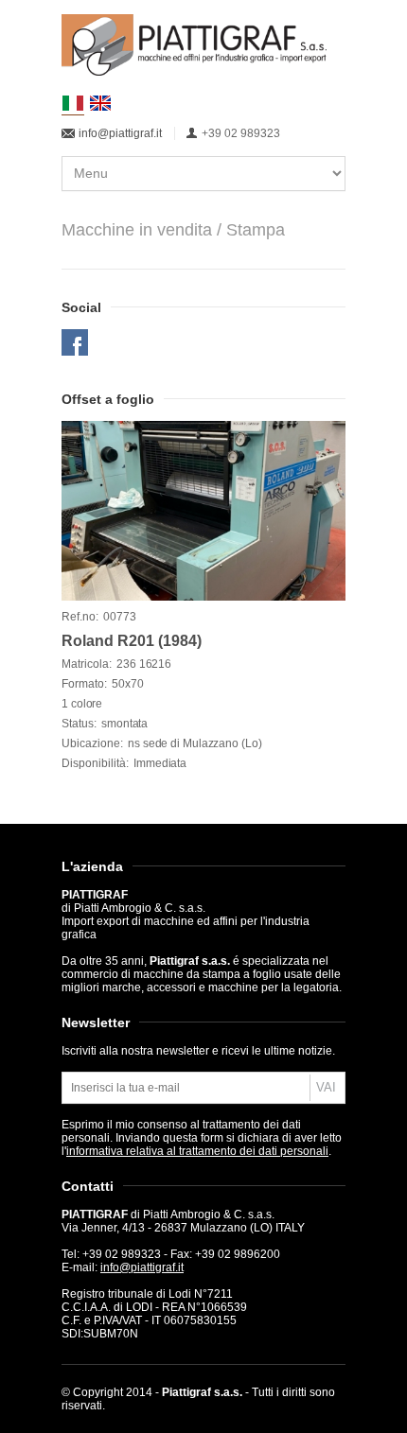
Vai (326, 1087)
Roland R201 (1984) (132, 641)
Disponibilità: (95, 763)
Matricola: (87, 664)
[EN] (100, 103)
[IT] (73, 103)
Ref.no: (80, 616)
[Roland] (203, 511)
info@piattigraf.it (120, 133)
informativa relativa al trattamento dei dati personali (197, 1151)
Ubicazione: (92, 743)
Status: (79, 723)
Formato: (84, 683)
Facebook (75, 342)
